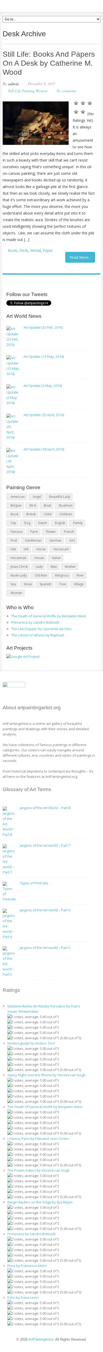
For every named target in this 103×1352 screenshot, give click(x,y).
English (60, 523)
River (80, 575)
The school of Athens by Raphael (37, 635)
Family (78, 523)
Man (54, 566)
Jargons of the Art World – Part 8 (45, 807)
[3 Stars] (89, 103)
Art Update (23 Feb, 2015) (43, 327)
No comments (66, 90)
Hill (26, 549)
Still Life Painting (21, 90)
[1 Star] (76, 103)
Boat (47, 505)
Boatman (66, 505)
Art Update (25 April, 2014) (44, 414)
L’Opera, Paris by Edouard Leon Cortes (38, 1138)
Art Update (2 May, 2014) (43, 385)
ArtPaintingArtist (23, 5)
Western (41, 90)
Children (65, 514)
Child (48, 514)
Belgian (16, 505)
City (13, 523)
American (18, 496)
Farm (34, 531)
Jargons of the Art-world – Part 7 (45, 845)
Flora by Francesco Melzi (26, 1265)
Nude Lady (19, 575)
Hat (13, 549)
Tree (62, 584)
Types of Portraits (34, 883)
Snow (28, 584)
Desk (23, 250)
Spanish (45, 584)
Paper (48, 250)
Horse (41, 549)
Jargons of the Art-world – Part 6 (45, 910)
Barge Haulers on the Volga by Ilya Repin (39, 1202)
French (69, 531)
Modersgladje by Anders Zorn (31, 1043)
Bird (33, 505)
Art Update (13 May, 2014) (44, 356)
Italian (56, 558)
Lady (39, 566)
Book (12, 250)
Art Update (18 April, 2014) (44, 449)
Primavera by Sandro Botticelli (35, 622)
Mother (70, 566)
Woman (16, 593)
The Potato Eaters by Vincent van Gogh (38, 1170)
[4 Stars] (76, 111)
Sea (13, 584)
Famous (16, 531)
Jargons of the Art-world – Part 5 (45, 947)
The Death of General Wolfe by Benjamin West (48, 616)
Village (79, 584)
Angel (37, 496)
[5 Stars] (82, 111)
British (31, 514)
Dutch (42, 523)
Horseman (18, 558)
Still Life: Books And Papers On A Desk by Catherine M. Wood (49, 63)
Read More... (80, 257)
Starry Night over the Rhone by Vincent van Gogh (46, 1075)
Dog (27, 523)
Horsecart (61, 549)
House (39, 558)
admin (13, 83)
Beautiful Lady (59, 496)
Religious (62, 575)
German (55, 540)
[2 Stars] (82, 103)
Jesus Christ (19, 566)
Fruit (14, 540)
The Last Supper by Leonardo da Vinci (41, 628)
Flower (51, 531)
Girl (72, 540)
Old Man (41, 575)
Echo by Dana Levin (23, 1297)
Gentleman (33, 540)
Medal (35, 250)
